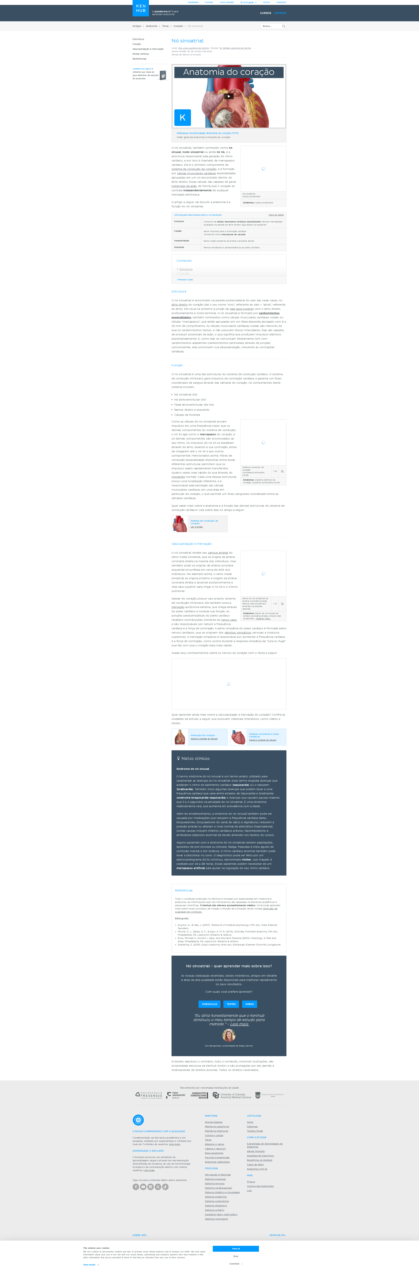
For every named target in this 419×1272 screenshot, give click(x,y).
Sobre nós (139, 1235)
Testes (231, 1004)
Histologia (254, 1116)
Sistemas (252, 1127)
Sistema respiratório (217, 1201)
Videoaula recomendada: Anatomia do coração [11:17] (207, 133)
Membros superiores (217, 1127)
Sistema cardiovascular (218, 1188)
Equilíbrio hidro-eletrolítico (221, 1215)
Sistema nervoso (215, 1184)
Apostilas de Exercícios (260, 1156)
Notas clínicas (141, 54)
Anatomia (151, 26)
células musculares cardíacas (196, 173)
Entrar (266, 2)
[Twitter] (158, 1187)
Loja (249, 1191)
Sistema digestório (216, 1206)
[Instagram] (150, 1187)
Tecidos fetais (255, 1131)
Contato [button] (209, 2)
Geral (250, 1122)
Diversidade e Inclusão (148, 1151)
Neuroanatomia (214, 1153)
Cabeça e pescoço (215, 1149)
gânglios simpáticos (238, 632)
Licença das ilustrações (260, 1186)
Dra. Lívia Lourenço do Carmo (193, 48)
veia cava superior (242, 309)
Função (137, 44)
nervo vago (229, 620)
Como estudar (227, 2)
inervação (178, 607)
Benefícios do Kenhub (259, 1160)
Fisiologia (211, 1168)
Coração (178, 26)
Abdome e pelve (214, 1144)
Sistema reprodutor (216, 1219)
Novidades (193, 2)
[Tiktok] (165, 1187)
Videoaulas (209, 1004)
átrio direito (180, 304)
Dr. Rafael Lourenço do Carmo (235, 48)
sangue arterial (218, 552)
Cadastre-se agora (142, 69)
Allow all (236, 1249)
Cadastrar (281, 2)
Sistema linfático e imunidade (222, 1192)
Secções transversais (217, 1158)
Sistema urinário (214, 1210)
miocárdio (178, 477)
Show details (89, 1265)
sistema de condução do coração (194, 169)
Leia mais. (239, 1024)
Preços (251, 1182)
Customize (234, 1264)
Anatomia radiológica (217, 1162)
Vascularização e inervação (148, 49)
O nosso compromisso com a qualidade (159, 1131)
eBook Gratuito (256, 1151)
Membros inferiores (216, 1131)
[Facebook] (136, 1187)
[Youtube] (143, 1187)
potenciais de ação (184, 186)
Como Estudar (256, 1137)
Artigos (280, 13)
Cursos (265, 13)
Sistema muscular (215, 1179)
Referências (139, 59)
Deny (235, 1256)
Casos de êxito (255, 1165)
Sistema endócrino (216, 1197)
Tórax (165, 26)
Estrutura (138, 39)
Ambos (249, 1004)
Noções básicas (213, 1122)
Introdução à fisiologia (218, 1175)
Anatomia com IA (257, 1169)
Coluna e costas (214, 1135)
